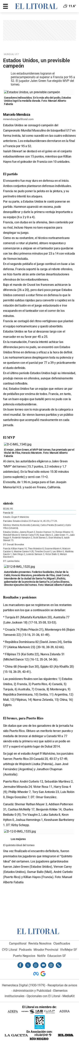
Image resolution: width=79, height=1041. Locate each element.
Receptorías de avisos (62, 985)
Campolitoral (17, 943)
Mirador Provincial (46, 949)
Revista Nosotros (39, 943)
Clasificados (61, 943)
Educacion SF (56, 956)
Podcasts (25, 949)
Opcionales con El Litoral (43, 996)
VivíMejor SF (68, 949)
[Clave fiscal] (40, 1028)
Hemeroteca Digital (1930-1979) (23, 985)
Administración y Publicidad (32, 990)
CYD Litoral (9, 949)
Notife (41, 956)
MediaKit (69, 996)
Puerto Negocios (24, 956)
